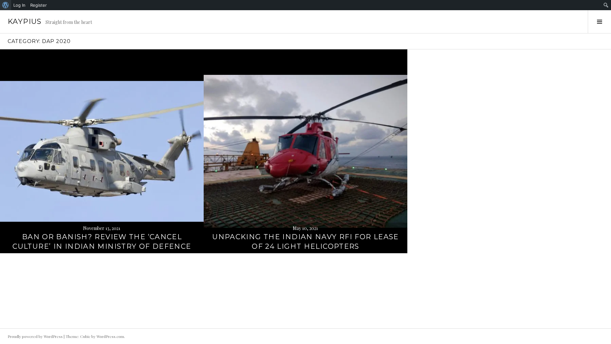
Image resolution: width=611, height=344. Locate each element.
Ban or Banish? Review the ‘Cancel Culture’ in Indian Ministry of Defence (101, 242)
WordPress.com (110, 336)
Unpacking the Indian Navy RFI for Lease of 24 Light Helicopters (305, 242)
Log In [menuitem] (19, 5)
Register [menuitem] (38, 5)
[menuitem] (5, 5)
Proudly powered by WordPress (35, 336)
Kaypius (25, 21)
